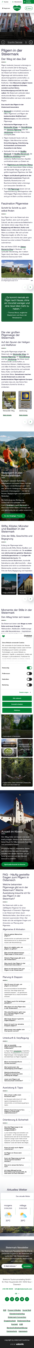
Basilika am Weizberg (12, 156)
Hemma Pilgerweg (8, 357)
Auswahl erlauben (17, 704)
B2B (4, 1310)
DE (16, 1294)
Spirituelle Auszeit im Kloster (14, 864)
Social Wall (26, 1310)
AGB (21, 1324)
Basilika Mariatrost (21, 154)
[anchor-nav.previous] (3, 42)
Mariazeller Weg (19, 354)
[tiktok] (17, 1299)
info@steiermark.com (23, 1289)
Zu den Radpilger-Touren (13, 516)
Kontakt (14, 1324)
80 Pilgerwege (13, 189)
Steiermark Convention (17, 1317)
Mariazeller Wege (11, 127)
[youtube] (22, 1299)
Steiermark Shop (23, 1321)
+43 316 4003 (7, 1289)
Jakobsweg (8, 132)
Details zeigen (23, 692)
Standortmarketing (17, 1314)
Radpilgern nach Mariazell (17, 505)
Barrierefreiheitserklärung (17, 1328)
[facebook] (7, 1299)
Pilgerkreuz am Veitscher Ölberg (19, 165)
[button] (17, 935)
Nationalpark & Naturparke (11, 736)
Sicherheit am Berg (25, 750)
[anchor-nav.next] (31, 42)
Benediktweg (26, 127)
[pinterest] (27, 1299)
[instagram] (12, 1299)
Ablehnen (17, 710)
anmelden (27, 1266)
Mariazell (7, 111)
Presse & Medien (14, 1310)
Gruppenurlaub (10, 1321)
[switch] (29, 673)
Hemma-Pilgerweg (14, 129)
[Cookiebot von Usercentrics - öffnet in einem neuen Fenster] (24, 636)
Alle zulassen (17, 698)
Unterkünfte (17, 1051)
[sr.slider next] (30, 287)
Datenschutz (12, 1331)
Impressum (23, 1331)
